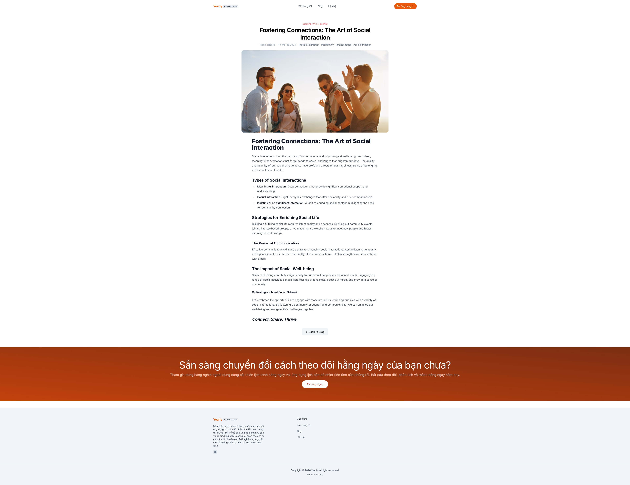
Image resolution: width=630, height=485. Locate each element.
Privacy (319, 474)
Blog (320, 6)
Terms (310, 474)
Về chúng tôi (305, 6)
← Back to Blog (315, 331)
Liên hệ (332, 6)
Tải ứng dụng (315, 384)
